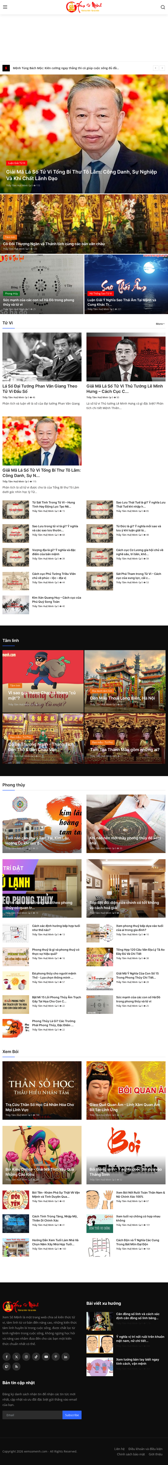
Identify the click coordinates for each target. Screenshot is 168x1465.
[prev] (155, 68)
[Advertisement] (84, 30)
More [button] (159, 324)
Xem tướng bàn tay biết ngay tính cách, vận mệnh (137, 1361)
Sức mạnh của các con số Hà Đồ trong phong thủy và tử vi (38, 302)
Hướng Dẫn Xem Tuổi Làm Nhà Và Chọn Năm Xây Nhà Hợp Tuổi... (55, 1242)
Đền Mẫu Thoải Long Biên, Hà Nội (122, 698)
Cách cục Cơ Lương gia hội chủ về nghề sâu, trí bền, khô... (139, 552)
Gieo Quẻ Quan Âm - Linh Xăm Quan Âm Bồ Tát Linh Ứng (125, 1107)
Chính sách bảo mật (131, 1454)
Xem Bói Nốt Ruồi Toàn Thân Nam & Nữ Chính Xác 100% (140, 1194)
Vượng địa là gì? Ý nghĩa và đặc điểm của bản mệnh (54, 552)
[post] (84, 224)
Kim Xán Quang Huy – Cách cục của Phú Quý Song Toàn (56, 599)
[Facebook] (6, 1357)
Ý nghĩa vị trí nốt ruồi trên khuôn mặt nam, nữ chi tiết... (140, 1339)
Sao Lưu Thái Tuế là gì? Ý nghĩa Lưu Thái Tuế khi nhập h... (141, 504)
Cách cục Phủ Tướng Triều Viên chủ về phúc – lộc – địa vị (54, 576)
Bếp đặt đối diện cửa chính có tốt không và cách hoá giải (124, 905)
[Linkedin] (65, 1357)
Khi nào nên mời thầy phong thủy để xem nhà (125, 840)
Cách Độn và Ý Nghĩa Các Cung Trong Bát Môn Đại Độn (137, 1242)
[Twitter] (16, 1357)
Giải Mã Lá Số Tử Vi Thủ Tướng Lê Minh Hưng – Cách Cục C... (124, 389)
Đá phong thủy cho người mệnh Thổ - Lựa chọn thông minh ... (54, 975)
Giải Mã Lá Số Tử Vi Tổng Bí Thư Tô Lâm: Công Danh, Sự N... (41, 473)
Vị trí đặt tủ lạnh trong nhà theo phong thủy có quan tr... (39, 905)
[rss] (16, 1366)
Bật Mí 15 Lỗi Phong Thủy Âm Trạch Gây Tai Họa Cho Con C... (56, 999)
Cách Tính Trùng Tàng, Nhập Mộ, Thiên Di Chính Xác (55, 1218)
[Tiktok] (36, 1357)
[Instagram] (26, 1357)
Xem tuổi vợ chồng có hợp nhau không (138, 1218)
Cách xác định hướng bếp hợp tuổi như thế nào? (56, 928)
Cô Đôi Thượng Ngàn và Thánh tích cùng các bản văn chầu (54, 244)
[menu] (5, 7)
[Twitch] (6, 1366)
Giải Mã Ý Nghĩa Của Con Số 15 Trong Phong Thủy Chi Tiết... (137, 975)
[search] (163, 7)
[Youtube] (46, 1357)
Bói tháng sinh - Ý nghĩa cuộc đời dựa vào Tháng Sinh (126, 1172)
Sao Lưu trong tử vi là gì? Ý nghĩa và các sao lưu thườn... (55, 528)
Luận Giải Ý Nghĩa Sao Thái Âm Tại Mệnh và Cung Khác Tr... (121, 302)
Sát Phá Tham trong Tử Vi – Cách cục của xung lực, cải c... (138, 576)
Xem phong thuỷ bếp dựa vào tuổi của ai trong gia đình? (139, 928)
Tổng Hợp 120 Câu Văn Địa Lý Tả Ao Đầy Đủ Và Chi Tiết (140, 951)
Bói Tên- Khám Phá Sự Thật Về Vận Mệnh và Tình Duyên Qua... (56, 1194)
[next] (162, 68)
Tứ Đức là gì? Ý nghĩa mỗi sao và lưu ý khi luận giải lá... (138, 528)
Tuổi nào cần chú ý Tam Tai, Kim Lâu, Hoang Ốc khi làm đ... (38, 840)
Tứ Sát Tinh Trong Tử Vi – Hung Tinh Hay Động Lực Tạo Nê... (53, 504)
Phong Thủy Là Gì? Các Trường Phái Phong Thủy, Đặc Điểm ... (53, 1023)
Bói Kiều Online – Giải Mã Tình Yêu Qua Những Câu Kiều (40, 1172)
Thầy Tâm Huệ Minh (73, 185)
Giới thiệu (155, 1454)
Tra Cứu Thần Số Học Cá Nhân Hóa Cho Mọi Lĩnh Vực (40, 1107)
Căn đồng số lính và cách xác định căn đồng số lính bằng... (138, 1316)
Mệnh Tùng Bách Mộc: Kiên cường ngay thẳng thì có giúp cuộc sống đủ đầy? (66, 68)
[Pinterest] (56, 1357)
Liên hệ (119, 1449)
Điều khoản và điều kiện (145, 1449)
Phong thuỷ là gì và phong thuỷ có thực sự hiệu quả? (55, 951)
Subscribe (72, 1415)
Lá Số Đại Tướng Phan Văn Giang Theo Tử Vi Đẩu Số (39, 389)
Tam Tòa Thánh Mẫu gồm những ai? (125, 749)
